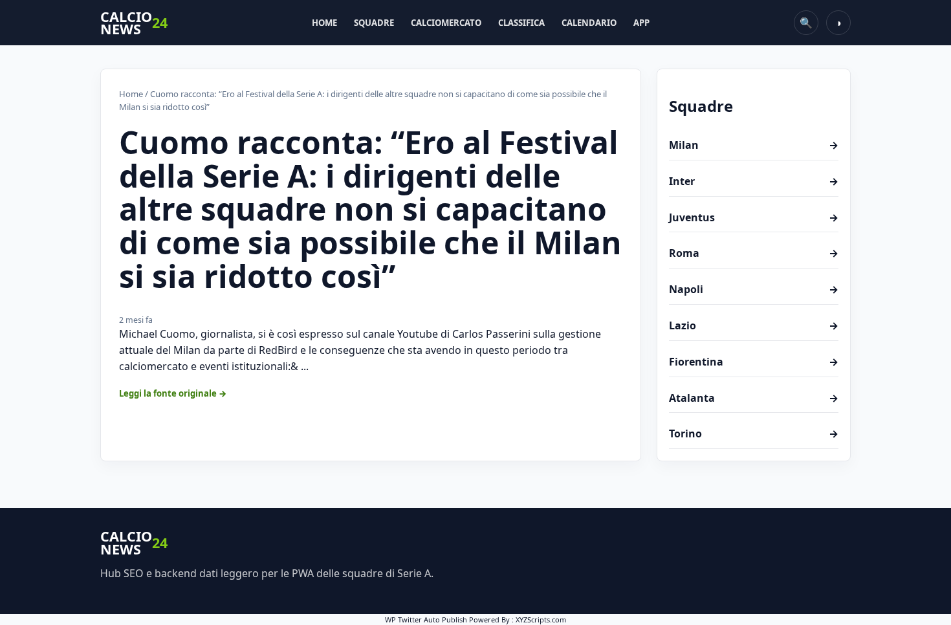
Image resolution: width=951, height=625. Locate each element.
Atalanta (753, 398)
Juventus (753, 217)
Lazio (753, 325)
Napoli (753, 289)
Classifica (521, 22)
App (641, 22)
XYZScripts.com (541, 619)
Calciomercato (446, 22)
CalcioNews (134, 23)
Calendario (589, 22)
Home (324, 22)
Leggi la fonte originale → (173, 393)
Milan (753, 145)
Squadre (374, 22)
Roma (753, 253)
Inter (753, 181)
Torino (753, 433)
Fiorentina (753, 362)
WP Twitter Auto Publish (426, 619)
